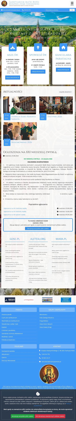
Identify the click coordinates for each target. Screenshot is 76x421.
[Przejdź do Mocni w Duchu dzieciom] (47, 299)
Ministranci (43, 314)
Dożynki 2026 (54, 116)
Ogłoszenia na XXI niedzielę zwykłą (30, 152)
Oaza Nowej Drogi (46, 327)
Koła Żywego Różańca (47, 318)
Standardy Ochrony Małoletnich (12, 333)
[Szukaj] (72, 10)
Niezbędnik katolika (8, 351)
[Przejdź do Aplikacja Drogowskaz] (29, 299)
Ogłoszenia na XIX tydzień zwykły (14, 215)
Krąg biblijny (44, 321)
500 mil (54, 266)
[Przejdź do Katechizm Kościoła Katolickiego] (66, 299)
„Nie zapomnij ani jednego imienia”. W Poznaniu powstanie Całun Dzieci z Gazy (38, 280)
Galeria (4, 357)
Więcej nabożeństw (12, 77)
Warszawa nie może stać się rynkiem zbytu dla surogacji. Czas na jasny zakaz (38, 254)
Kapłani (4, 327)
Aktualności (12, 92)
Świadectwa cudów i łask (10, 324)
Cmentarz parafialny (8, 330)
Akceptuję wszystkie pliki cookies (38, 228)
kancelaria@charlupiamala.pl (11, 10)
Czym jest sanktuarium (9, 318)
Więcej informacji (37, 71)
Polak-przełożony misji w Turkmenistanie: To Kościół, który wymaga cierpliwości (14, 264)
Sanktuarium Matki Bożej (24, 3)
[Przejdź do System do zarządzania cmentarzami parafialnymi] (10, 299)
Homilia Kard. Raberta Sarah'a (23, 118)
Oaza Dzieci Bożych (46, 324)
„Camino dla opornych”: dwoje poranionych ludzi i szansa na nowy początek (38, 246)
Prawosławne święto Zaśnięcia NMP (61, 262)
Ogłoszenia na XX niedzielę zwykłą (15, 211)
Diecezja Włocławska (8, 361)
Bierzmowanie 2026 (21, 142)
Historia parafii (6, 314)
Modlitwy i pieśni (7, 337)
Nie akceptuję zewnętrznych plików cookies (50, 416)
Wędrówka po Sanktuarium (11, 321)
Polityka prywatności (8, 340)
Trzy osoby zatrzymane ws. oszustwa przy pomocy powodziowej (12, 278)
